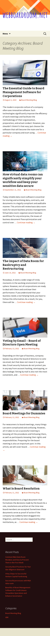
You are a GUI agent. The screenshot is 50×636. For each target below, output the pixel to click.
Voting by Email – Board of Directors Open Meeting (22, 342)
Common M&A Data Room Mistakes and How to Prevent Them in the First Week (17, 560)
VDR (6, 617)
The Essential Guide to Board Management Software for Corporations (23, 92)
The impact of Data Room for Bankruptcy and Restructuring (23, 264)
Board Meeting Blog (29, 100)
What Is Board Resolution (21, 488)
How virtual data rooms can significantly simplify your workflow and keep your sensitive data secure (23, 180)
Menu (5, 33)
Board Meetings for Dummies (24, 413)
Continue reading (26, 222)
